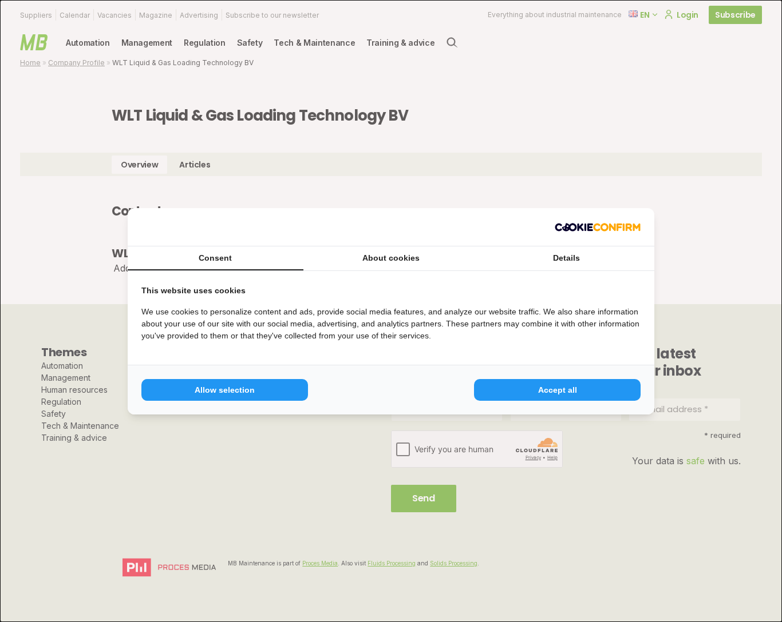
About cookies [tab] (391, 257)
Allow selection (225, 389)
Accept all (557, 389)
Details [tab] (566, 257)
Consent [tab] (215, 257)
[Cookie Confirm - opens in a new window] (598, 227)
